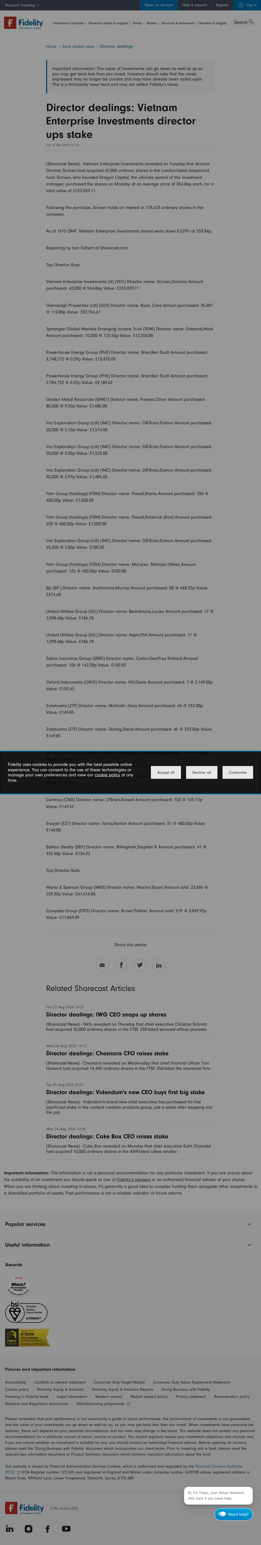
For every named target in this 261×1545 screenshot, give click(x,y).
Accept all (166, 772)
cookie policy (107, 775)
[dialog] (130, 773)
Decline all (201, 772)
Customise (238, 772)
